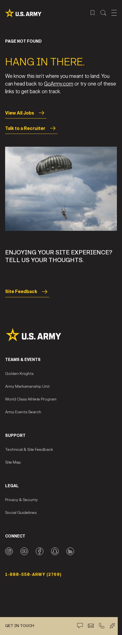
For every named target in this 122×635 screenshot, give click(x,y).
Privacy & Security (21, 499)
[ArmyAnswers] (112, 625)
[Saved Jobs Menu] (92, 13)
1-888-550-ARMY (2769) (33, 574)
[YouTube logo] (24, 551)
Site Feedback (21, 291)
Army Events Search (23, 412)
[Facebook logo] (39, 551)
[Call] (101, 625)
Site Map (13, 462)
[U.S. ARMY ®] (23, 13)
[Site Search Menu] (103, 13)
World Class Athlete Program (30, 399)
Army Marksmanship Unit (27, 386)
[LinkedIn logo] (70, 551)
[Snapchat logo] (55, 551)
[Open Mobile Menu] (114, 13)
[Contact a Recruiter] (90, 625)
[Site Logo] (61, 334)
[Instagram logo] (9, 551)
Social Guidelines (21, 512)
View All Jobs (19, 113)
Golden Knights (19, 373)
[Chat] (80, 625)
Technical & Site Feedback (29, 449)
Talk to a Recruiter (25, 128)
